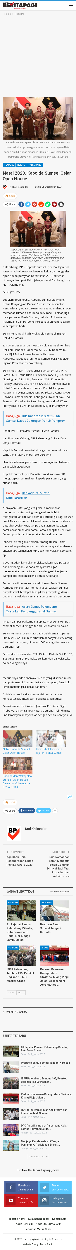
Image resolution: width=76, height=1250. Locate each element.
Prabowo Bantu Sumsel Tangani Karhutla (45, 1062)
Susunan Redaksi (38, 1218)
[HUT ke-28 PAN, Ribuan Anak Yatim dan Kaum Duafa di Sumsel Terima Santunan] (11, 1114)
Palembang (35, 165)
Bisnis (45, 947)
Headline (9, 165)
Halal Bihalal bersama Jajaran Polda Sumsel (49, 750)
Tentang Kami (17, 1218)
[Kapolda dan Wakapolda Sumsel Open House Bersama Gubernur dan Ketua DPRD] (17, 765)
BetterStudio (46, 1244)
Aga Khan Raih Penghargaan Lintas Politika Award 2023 (19, 860)
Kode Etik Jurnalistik (48, 1224)
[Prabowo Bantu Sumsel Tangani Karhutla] (54, 910)
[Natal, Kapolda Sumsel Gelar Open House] (17, 738)
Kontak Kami (59, 1218)
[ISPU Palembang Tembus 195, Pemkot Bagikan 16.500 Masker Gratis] (21, 956)
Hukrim (21, 165)
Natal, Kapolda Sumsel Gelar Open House (16, 750)
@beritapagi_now (45, 1170)
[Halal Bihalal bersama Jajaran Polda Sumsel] (51, 738)
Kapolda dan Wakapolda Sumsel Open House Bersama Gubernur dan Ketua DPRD (17, 781)
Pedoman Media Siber (38, 1229)
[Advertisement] (38, 55)
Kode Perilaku (24, 1224)
